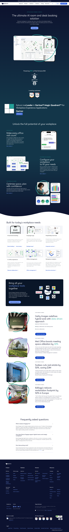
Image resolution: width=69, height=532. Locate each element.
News (51, 475)
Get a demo (34, 28)
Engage (14, 475)
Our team (51, 473)
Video (58, 495)
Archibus (7, 490)
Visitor (14, 479)
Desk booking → (19, 246)
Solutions (31, 3)
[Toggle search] (52, 3)
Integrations (15, 489)
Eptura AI (21, 3)
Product (25, 3)
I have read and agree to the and (44, 510)
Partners (37, 3)
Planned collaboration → (12, 270)
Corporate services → (50, 246)
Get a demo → (9, 146)
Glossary (58, 479)
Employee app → (30, 246)
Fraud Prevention (23, 528)
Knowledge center (59, 474)
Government (23, 480)
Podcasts (58, 491)
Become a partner (44, 476)
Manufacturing (30, 475)
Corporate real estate (37, 481)
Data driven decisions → (51, 270)
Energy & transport (22, 478)
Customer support (58, 477)
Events (51, 493)
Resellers (36, 475)
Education (22, 475)
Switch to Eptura (16, 491)
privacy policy (50, 510)
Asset (14, 473)
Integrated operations (8, 479)
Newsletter (52, 481)
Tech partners (44, 473)
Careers (51, 477)
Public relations (8, 508)
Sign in (58, 3)
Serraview (7, 493)
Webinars (58, 489)
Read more (49, 1)
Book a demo (63, 3)
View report (19, 113)
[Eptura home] (5, 3)
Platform (7, 473)
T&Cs (45, 510)
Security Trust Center (45, 528)
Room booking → (11, 246)
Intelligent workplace (7, 476)
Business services (23, 473)
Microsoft (38, 473)
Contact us (8, 506)
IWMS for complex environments (8, 482)
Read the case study (41, 334)
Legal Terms (10, 528)
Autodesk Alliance (36, 478)
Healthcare (30, 473)
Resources (47, 3)
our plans (40, 450)
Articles (51, 489)
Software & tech (31, 477)
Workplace (15, 477)
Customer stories (53, 491)
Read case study (40, 357)
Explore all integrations (14, 302)
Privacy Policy (16, 528)
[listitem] (13, 506)
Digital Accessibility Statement (55, 528)
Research (58, 493)
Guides (51, 495)
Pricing (42, 3)
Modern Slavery (30, 528)
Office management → (32, 270)
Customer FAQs (37, 528)
